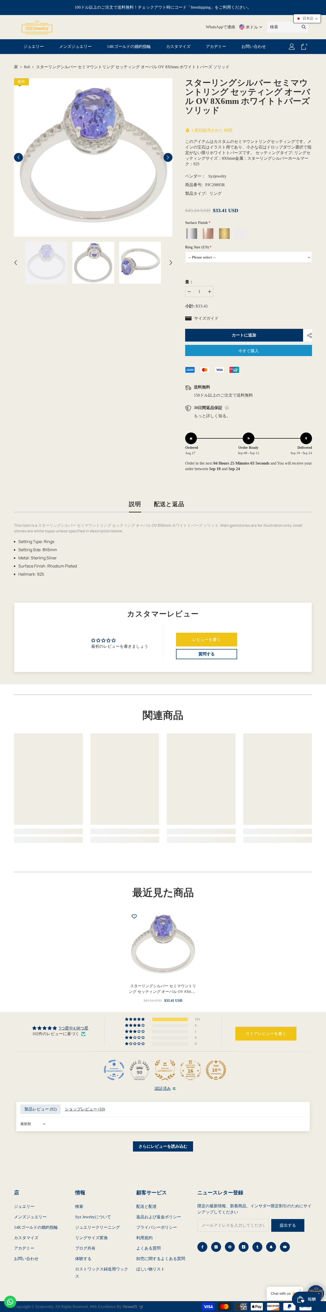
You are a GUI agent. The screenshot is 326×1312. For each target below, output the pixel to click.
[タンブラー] (257, 1247)
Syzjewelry (217, 176)
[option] (93, 157)
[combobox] (283, 27)
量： (189, 282)
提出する (288, 1225)
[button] (18, 157)
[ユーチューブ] (285, 1247)
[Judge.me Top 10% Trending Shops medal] (216, 1070)
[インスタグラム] (216, 1247)
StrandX (130, 1306)
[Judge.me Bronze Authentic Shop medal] (165, 1070)
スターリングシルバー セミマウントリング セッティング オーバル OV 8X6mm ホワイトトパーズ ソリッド (163, 989)
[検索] (287, 27)
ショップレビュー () (85, 1109)
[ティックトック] (244, 1247)
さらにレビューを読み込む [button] (163, 1146)
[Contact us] (10, 1302)
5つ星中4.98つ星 (73, 1028)
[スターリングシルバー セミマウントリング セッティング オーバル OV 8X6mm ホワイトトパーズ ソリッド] (163, 945)
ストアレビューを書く (266, 1033)
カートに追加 (244, 335)
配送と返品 (169, 504)
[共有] (307, 335)
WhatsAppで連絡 (220, 27)
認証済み (163, 1088)
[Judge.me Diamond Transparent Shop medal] (114, 1070)
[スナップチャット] (271, 1247)
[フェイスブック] (202, 1247)
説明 (135, 504)
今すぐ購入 (248, 351)
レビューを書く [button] (206, 639)
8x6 (27, 67)
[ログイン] (292, 47)
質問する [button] (206, 654)
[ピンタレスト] (230, 1247)
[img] (60, 1028)
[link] (48, 831)
